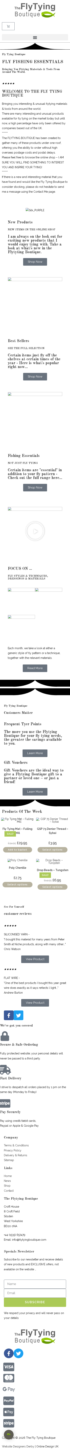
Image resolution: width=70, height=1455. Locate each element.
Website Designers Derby (18, 1446)
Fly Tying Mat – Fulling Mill (17, 830)
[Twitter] (18, 1353)
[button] (35, 37)
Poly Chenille (17, 867)
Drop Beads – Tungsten (52, 870)
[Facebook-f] (9, 1353)
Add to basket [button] (17, 849)
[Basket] (8, 26)
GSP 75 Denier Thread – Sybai (52, 830)
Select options (52, 849)
